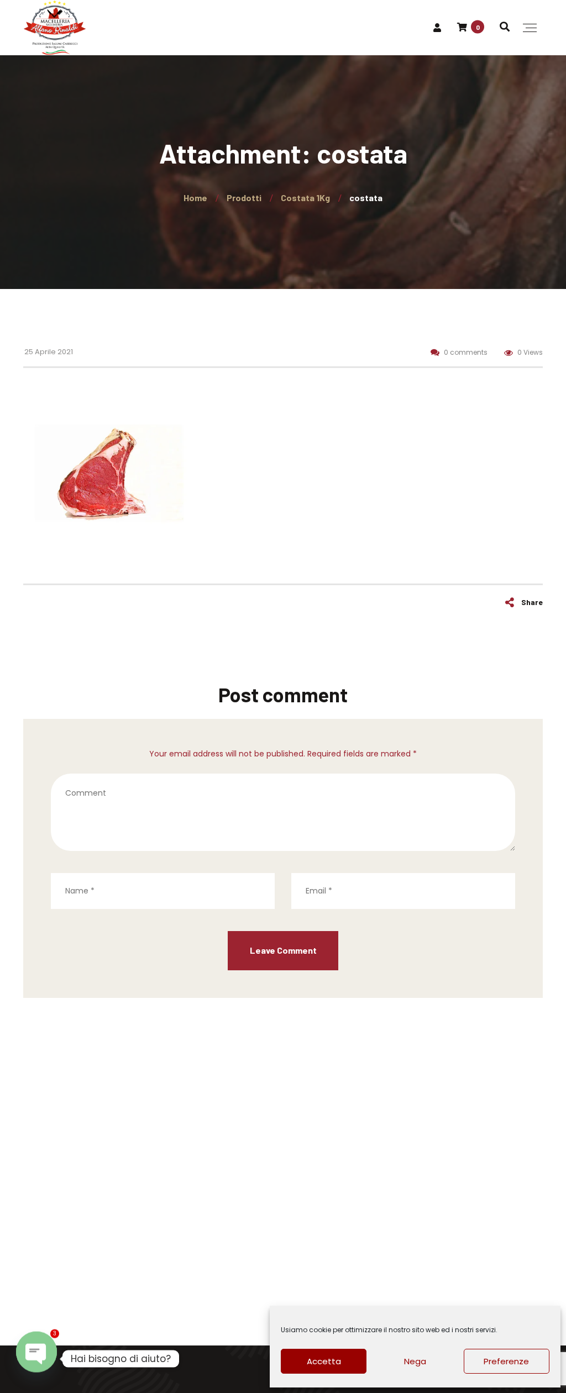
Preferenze (506, 1361)
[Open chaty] (36, 1358)
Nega (415, 1361)
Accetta (324, 1361)
